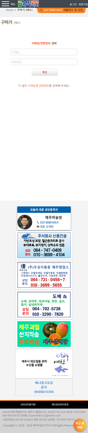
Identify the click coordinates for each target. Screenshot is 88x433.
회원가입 (83, 4)
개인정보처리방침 (60, 404)
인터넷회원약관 (28, 404)
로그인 (73, 4)
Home (10, 10)
